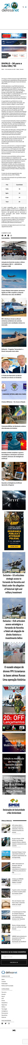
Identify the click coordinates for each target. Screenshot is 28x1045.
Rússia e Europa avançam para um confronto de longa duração (19, 927)
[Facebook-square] (2, 1023)
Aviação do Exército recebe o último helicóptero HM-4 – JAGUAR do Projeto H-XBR (13, 264)
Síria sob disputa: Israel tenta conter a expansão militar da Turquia (18, 902)
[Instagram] (9, 1023)
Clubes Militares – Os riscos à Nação (13, 402)
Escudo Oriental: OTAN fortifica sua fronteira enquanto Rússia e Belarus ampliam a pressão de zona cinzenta (19, 842)
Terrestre (21, 69)
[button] (23, 7)
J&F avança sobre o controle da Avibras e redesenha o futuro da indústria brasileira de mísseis (17, 828)
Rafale (17, 69)
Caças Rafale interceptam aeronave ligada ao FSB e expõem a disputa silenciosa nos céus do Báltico (13, 292)
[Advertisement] (14, 20)
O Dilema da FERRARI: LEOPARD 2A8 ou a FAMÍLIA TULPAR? (17, 880)
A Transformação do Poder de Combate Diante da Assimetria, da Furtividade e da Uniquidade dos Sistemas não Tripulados (19, 915)
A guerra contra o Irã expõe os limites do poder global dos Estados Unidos (19, 891)
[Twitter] (5, 1023)
